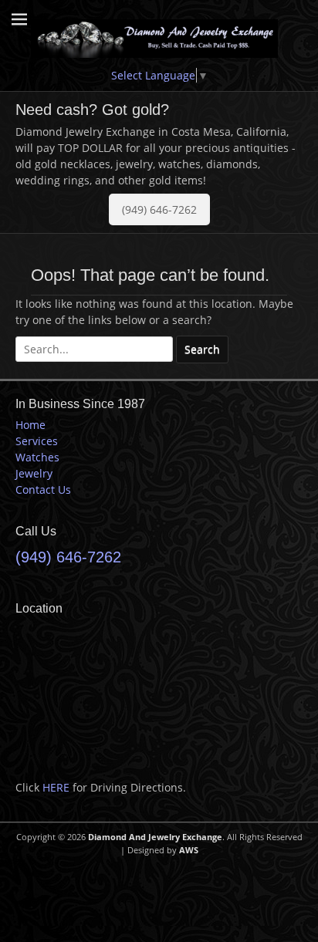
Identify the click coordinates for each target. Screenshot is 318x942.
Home (30, 424)
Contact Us (43, 489)
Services (36, 441)
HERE (55, 787)
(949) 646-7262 (159, 209)
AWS (188, 850)
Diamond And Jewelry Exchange (155, 836)
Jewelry (33, 473)
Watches (37, 457)
